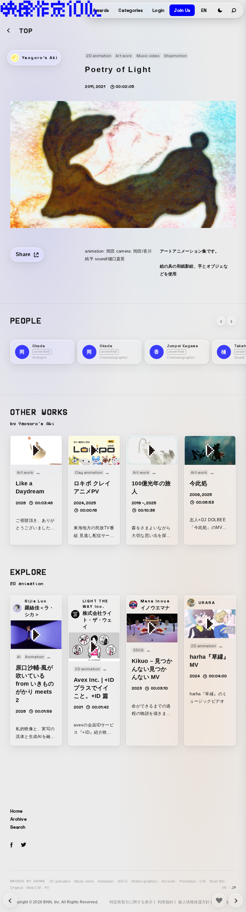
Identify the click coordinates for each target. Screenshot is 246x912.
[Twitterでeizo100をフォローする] (23, 846)
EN (204, 10)
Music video (84, 881)
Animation (105, 881)
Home (16, 811)
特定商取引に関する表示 (131, 902)
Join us (182, 10)
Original (16, 888)
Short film (217, 881)
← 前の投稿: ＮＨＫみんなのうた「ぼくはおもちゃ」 (236, 900)
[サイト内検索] (234, 10)
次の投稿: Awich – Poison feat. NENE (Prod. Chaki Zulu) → (10, 900)
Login (158, 10)
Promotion (187, 881)
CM (202, 881)
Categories (131, 10)
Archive (18, 819)
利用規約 (165, 902)
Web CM (34, 888)
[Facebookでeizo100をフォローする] (11, 846)
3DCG (123, 881)
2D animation (59, 881)
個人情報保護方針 (193, 902)
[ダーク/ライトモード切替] (220, 10)
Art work (168, 881)
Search (18, 827)
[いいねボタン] (219, 900)
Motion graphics (145, 881)
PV (47, 888)
